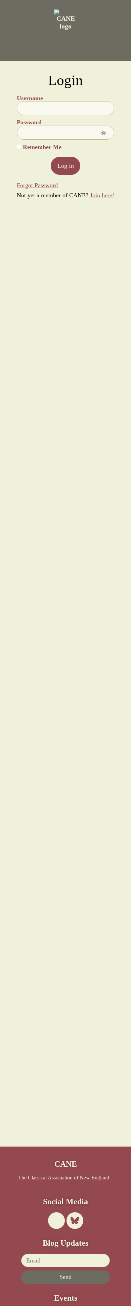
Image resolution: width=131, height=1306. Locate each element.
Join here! (102, 195)
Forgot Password (37, 185)
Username (30, 98)
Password (29, 122)
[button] (36, 44)
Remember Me (41, 147)
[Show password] (103, 133)
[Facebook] (56, 1220)
